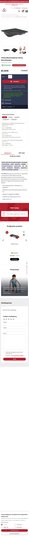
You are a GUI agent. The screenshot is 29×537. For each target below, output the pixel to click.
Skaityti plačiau (4, 522)
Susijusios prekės (15, 156)
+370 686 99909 (17, 8)
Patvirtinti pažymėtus (14, 533)
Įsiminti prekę (7, 100)
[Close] (26, 263)
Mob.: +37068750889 (7, 127)
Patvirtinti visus (14, 530)
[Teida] (4, 10)
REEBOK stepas (14, 244)
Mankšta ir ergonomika (14, 14)
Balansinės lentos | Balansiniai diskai (7, 16)
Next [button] (25, 33)
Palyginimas (8, 103)
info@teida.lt (25, 8)
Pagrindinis (3, 14)
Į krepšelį (16, 81)
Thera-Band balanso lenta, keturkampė (20, 16)
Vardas (4, 322)
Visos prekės (8, 14)
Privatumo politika (18, 355)
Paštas (4, 327)
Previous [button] (4, 33)
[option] (14, 32)
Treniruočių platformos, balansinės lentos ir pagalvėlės (10, 15)
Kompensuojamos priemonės (11, 166)
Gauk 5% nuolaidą (26, 270)
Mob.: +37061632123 (6, 143)
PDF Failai (22, 153)
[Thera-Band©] (24, 71)
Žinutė (4, 333)
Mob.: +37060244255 (6, 135)
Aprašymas (7, 153)
